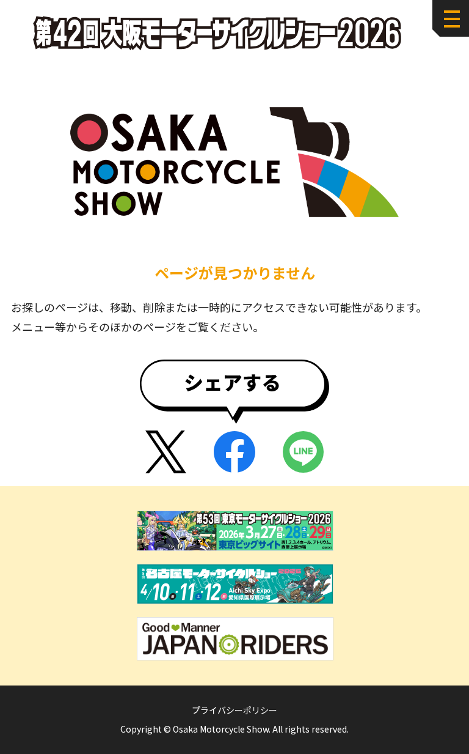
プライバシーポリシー (234, 710)
